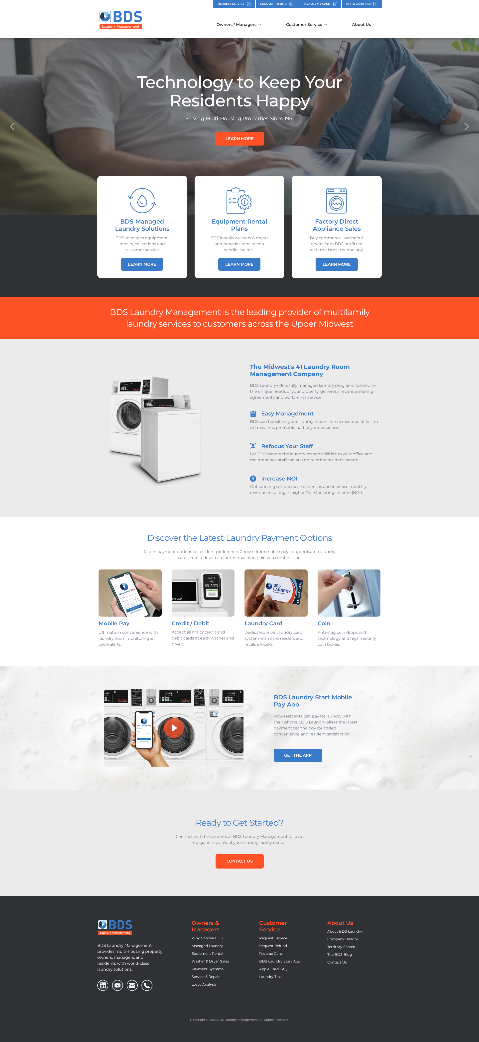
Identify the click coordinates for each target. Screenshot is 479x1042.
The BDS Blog (339, 954)
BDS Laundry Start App (279, 961)
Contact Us (337, 962)
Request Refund (273, 946)
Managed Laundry (207, 946)
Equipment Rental (207, 953)
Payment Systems (208, 969)
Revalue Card (270, 953)
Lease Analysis (204, 984)
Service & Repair (206, 976)
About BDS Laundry (344, 931)
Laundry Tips (270, 976)
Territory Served (341, 947)
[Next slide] (466, 127)
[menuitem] (239, 24)
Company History (342, 939)
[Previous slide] (12, 127)
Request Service (273, 938)
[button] (173, 728)
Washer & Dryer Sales (210, 961)
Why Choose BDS (207, 938)
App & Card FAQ (273, 969)
